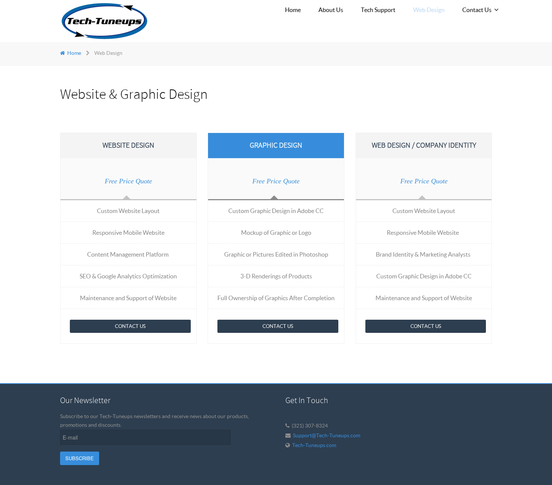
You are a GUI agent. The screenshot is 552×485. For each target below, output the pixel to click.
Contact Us (130, 326)
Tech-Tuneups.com (314, 445)
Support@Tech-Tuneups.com (326, 435)
